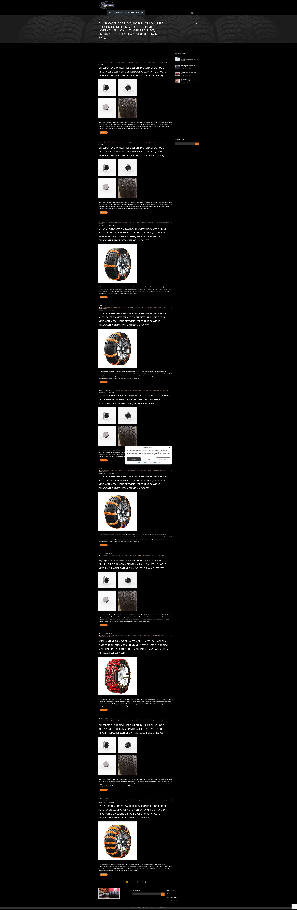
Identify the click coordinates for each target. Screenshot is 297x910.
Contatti (169, 893)
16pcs (102, 800)
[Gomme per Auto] (107, 5)
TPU (112, 636)
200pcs (102, 555)
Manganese (150, 635)
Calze (115, 222)
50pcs (102, 62)
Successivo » (141, 882)
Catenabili (119, 222)
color (119, 62)
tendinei (109, 636)
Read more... (104, 132)
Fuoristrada (136, 635)
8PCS (102, 307)
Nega (148, 459)
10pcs (102, 470)
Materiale (155, 635)
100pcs (102, 142)
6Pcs (102, 222)
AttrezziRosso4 (107, 635)
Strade (168, 222)
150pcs (118, 390)
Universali (100, 223)
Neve (142, 62)
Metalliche (156, 222)
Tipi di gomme (117, 12)
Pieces (162, 635)
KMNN (145, 635)
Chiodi (112, 62)
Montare (161, 222)
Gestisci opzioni (163, 459)
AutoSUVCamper (110, 222)
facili (136, 222)
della (124, 62)
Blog (137, 12)
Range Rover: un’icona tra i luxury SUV (188, 66)
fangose (139, 222)
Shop (142, 12)
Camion (121, 635)
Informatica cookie (172, 901)
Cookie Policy (139, 462)
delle (127, 62)
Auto (104, 222)
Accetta (134, 459)
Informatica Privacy (172, 897)
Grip (152, 222)
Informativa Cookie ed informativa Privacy (152, 462)
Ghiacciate (144, 222)
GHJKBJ (130, 62)
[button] (169, 447)
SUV (106, 636)
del (122, 62)
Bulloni (105, 62)
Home (109, 12)
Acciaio (102, 635)
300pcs (102, 720)
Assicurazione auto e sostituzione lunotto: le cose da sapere (189, 59)
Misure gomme (129, 12)
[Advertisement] (186, 111)
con (130, 222)
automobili (116, 635)
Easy (133, 222)
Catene (109, 62)
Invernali (138, 62)
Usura (151, 62)
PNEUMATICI (147, 62)
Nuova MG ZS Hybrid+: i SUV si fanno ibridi (189, 73)
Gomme (134, 62)
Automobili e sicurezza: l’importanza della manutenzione (189, 80)
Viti (154, 62)
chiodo (116, 62)
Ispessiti (141, 635)
